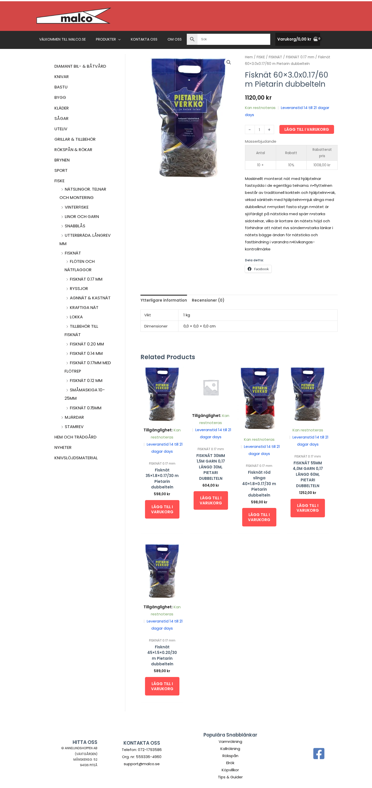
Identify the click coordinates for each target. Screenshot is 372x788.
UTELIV (60, 129)
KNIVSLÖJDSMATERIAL (76, 458)
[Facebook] (319, 753)
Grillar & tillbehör (75, 139)
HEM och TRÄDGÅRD (75, 437)
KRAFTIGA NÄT (84, 307)
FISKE (59, 181)
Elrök (230, 762)
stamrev (74, 427)
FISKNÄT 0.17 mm (86, 279)
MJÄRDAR (74, 417)
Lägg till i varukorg (306, 129)
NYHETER (63, 447)
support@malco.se (142, 763)
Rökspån (230, 755)
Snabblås (75, 226)
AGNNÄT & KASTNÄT (90, 298)
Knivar (61, 77)
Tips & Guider (230, 777)
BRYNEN (62, 160)
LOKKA (76, 317)
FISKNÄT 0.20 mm (87, 344)
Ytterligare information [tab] (163, 300)
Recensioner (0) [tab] (208, 300)
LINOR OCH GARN (82, 216)
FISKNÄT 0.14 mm (86, 353)
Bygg (60, 97)
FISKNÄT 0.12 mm (86, 380)
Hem (249, 57)
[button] (118, 39)
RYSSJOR (79, 288)
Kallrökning (230, 748)
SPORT (61, 170)
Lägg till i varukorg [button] (162, 509)
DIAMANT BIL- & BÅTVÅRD (80, 66)
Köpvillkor (230, 770)
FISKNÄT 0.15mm (85, 408)
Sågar (61, 118)
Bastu (61, 87)
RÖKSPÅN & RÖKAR (73, 150)
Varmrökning (230, 741)
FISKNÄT (73, 253)
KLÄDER (61, 108)
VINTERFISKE (77, 207)
